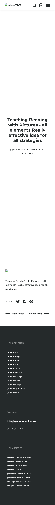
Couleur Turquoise (16, 389)
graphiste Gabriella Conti (19, 473)
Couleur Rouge (14, 384)
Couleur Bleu (13, 360)
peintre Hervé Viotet (17, 465)
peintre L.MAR (14, 469)
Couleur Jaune (14, 368)
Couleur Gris (13, 364)
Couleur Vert (13, 393)
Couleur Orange (14, 376)
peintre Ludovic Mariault (19, 457)
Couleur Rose (13, 380)
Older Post (18, 313)
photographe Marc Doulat (19, 481)
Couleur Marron (14, 372)
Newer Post (36, 313)
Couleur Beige (14, 356)
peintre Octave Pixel (17, 461)
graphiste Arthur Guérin (18, 477)
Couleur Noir (13, 352)
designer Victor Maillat (18, 485)
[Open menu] (48, 5)
